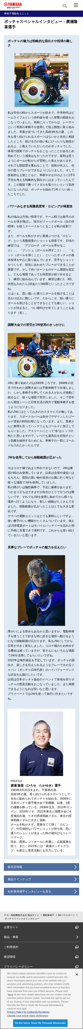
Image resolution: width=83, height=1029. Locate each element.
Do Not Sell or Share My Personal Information (40, 1023)
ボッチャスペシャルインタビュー (22, 918)
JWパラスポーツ (66, 915)
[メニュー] (76, 4)
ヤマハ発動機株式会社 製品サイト (21, 915)
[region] (41, 998)
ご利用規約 (11, 947)
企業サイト (11, 927)
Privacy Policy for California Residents (28, 1012)
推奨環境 (9, 956)
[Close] (77, 974)
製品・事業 (11, 937)
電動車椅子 (48, 915)
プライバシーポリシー (18, 966)
